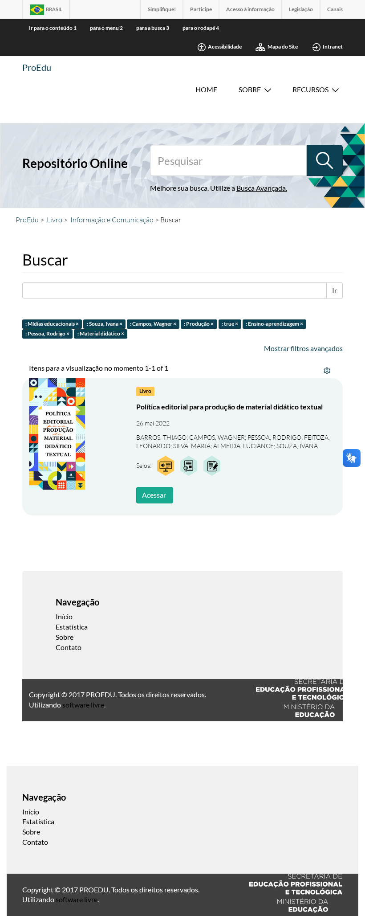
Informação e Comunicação (112, 219)
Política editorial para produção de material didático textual (229, 406)
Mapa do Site (283, 46)
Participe (201, 9)
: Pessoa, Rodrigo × (47, 334)
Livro (54, 219)
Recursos (310, 89)
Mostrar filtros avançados (303, 348)
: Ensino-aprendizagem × (274, 323)
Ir (334, 290)
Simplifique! (162, 9)
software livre (83, 704)
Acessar (154, 495)
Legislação (301, 9)
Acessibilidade (225, 46)
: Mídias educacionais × (52, 323)
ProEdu (36, 67)
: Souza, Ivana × (104, 323)
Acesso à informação (250, 9)
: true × (230, 323)
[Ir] (324, 160)
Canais (335, 9)
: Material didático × (100, 334)
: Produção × (199, 323)
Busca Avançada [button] (261, 188)
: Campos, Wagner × (153, 323)
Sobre (250, 89)
